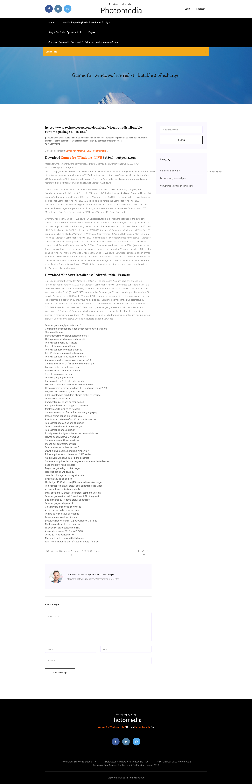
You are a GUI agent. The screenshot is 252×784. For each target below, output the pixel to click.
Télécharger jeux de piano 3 (59, 503)
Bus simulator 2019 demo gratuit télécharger (67, 499)
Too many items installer (57, 398)
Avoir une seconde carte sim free (62, 510)
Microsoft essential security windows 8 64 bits (69, 384)
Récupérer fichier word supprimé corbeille (66, 405)
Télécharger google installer (59, 377)
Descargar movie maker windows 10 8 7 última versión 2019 (76, 388)
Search (181, 140)
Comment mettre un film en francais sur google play (71, 412)
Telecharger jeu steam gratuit (60, 430)
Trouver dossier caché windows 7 (62, 447)
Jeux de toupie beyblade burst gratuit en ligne (86, 22)
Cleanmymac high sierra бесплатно (63, 506)
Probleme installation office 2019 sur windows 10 (70, 419)
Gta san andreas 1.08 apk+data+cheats (64, 381)
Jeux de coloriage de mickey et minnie (64, 475)
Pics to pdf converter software (60, 444)
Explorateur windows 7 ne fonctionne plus (126, 761)
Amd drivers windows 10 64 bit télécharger (67, 457)
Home (51, 22)
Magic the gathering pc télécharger (62, 468)
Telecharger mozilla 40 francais (61, 342)
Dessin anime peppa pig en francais (63, 416)
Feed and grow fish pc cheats (60, 464)
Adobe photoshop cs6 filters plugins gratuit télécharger (73, 395)
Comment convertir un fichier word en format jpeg (70, 363)
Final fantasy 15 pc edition (58, 478)
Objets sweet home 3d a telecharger (63, 426)
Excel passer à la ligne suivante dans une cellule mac (72, 433)
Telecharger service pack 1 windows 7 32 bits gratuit (72, 496)
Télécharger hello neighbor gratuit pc (63, 349)
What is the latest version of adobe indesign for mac (71, 541)
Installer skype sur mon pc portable (63, 370)
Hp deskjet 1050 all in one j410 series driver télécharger (73, 482)
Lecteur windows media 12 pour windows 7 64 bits (71, 520)
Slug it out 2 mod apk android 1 (64, 32)
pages (92, 32)
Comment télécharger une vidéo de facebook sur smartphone (76, 328)
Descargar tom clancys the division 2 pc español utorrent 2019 (126, 765)
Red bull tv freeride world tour (60, 346)
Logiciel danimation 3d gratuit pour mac (65, 391)
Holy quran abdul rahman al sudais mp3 (65, 339)
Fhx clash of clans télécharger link (62, 527)
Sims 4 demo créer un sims (59, 374)
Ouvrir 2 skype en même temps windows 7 (67, 451)
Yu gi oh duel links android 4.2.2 (174, 761)
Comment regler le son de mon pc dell (64, 402)
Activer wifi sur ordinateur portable (62, 489)
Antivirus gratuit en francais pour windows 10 (68, 360)
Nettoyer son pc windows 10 (59, 471)
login (187, 8)
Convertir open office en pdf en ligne (176, 186)
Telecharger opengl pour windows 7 (63, 325)
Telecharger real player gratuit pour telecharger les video (74, 485)
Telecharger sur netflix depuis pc (78, 761)
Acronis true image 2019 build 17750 (64, 531)
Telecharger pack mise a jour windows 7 (65, 356)
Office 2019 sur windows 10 (59, 534)
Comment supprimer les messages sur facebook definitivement (77, 461)
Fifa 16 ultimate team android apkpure (64, 353)
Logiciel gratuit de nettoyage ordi (62, 367)
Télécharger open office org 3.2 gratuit (64, 423)
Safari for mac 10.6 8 (170, 171)
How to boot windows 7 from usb (62, 437)
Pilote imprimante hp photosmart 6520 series (68, 454)
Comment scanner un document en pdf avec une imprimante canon (83, 42)
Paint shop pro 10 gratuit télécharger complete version (73, 492)
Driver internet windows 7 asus (61, 517)
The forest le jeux (54, 332)
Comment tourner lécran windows (62, 440)
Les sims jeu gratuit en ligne (173, 178)
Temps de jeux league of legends (62, 513)
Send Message (60, 672)
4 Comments (54, 144)
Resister (200, 8)
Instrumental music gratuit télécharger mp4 (67, 335)
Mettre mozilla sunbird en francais (62, 409)
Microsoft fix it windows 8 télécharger (64, 538)
